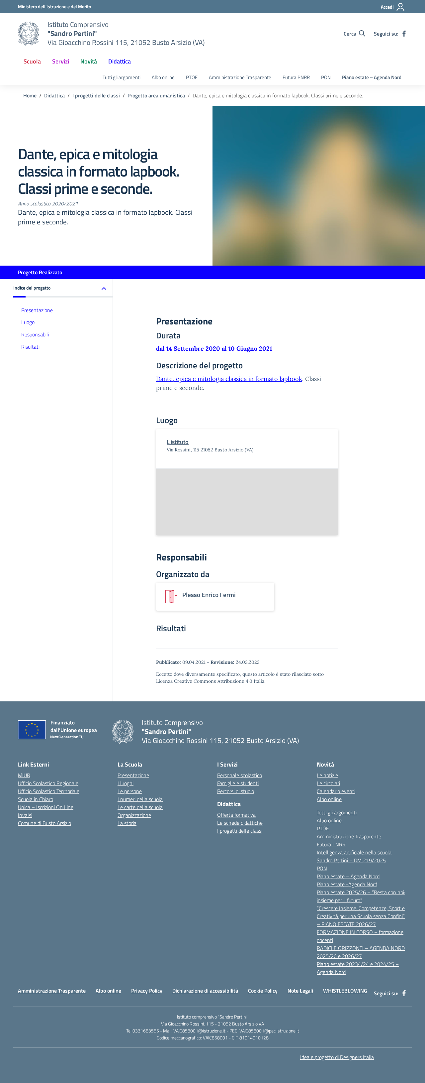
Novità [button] (88, 61)
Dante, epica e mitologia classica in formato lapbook (229, 379)
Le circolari (328, 783)
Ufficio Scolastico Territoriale (48, 791)
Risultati (30, 347)
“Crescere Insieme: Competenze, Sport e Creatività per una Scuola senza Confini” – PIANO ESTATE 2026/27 (361, 916)
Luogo (28, 322)
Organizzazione (134, 815)
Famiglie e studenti (238, 783)
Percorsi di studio (235, 791)
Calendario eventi (336, 791)
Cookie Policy (263, 991)
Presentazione (37, 310)
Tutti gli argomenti (121, 77)
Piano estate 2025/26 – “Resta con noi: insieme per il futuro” (361, 896)
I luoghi (125, 783)
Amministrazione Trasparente (240, 77)
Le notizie (327, 775)
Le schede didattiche (240, 823)
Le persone (130, 791)
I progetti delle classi (239, 831)
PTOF (192, 77)
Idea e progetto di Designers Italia (337, 1057)
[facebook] (404, 34)
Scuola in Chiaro (35, 799)
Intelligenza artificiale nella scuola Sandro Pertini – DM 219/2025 (354, 856)
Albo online (163, 77)
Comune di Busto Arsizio (44, 823)
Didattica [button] (119, 61)
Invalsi (25, 815)
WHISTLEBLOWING (345, 991)
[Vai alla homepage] (28, 34)
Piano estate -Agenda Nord (347, 884)
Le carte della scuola (140, 807)
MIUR (24, 775)
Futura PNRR (296, 77)
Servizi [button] (60, 61)
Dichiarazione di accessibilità (205, 991)
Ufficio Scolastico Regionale (48, 783)
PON (326, 77)
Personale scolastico (239, 775)
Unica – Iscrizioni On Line (45, 807)
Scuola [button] (32, 61)
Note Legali (300, 991)
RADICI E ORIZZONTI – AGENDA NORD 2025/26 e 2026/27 (361, 952)
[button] (63, 288)
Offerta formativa (236, 815)
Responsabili (35, 335)
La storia (127, 823)
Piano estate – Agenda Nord (371, 77)
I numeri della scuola (140, 799)
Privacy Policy (146, 991)
